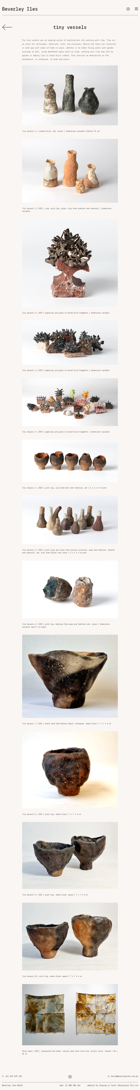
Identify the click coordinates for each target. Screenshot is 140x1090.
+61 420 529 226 (13, 1076)
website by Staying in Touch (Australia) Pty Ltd (112, 1085)
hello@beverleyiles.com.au (124, 1076)
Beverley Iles (20, 9)
